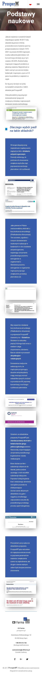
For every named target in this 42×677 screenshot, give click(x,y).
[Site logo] (10, 4)
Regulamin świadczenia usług (21, 671)
